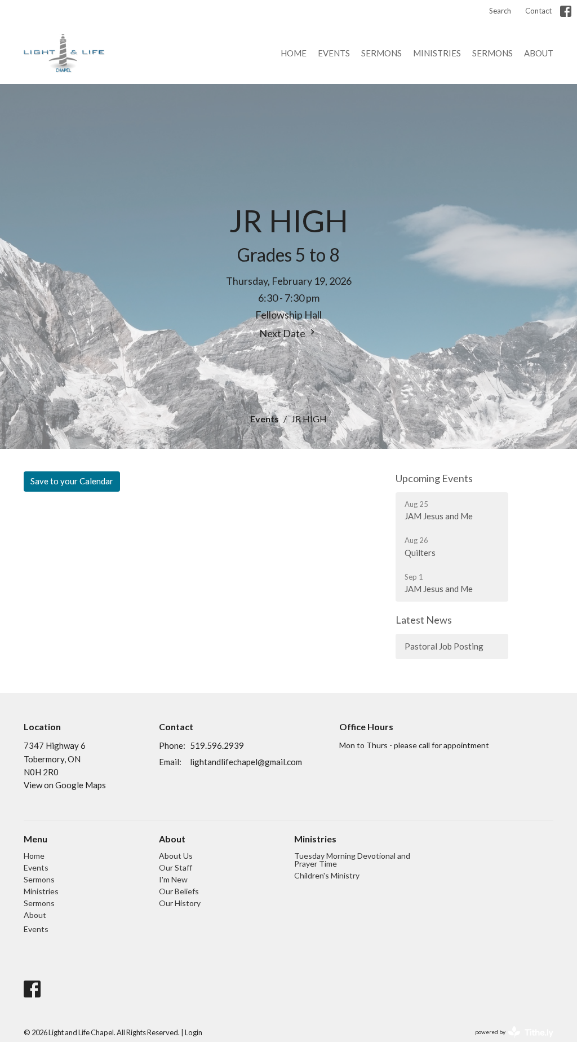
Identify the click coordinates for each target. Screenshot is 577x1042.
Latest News (424, 619)
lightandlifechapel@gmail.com (246, 762)
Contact (538, 10)
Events (334, 53)
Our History (180, 903)
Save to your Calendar (71, 481)
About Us (176, 855)
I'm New (173, 879)
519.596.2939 (217, 745)
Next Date (283, 333)
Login (193, 1032)
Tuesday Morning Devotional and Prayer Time (352, 859)
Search (500, 10)
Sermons (381, 53)
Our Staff (175, 867)
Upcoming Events (434, 478)
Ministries (437, 53)
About (538, 53)
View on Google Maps (65, 785)
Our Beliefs (179, 891)
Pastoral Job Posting (444, 646)
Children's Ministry (326, 875)
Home (294, 53)
